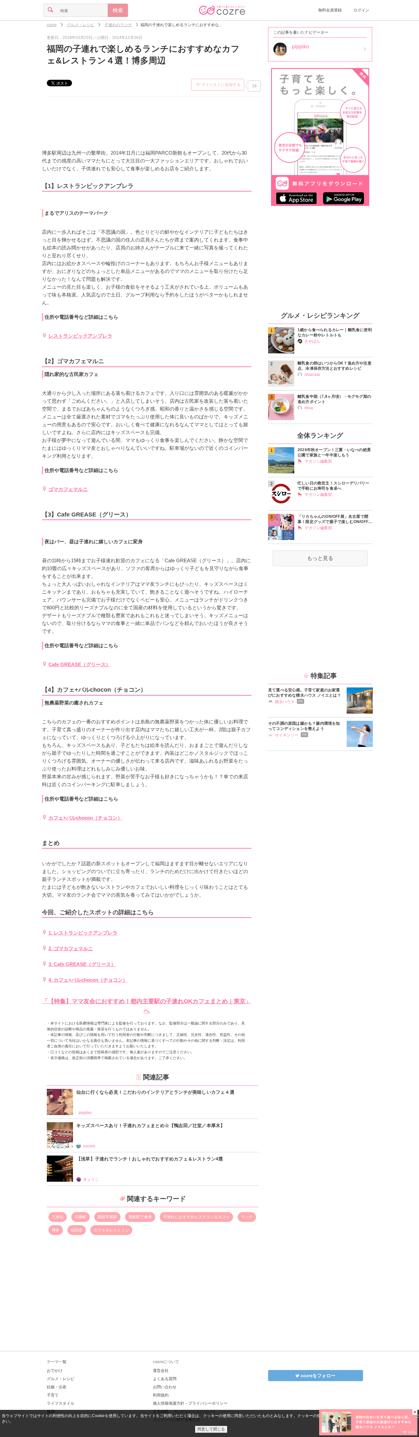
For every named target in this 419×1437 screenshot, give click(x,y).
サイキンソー (287, 735)
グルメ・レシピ (60, 1379)
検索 (118, 10)
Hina (308, 408)
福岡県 (76, 1230)
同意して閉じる (211, 1429)
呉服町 (80, 1217)
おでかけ (55, 1370)
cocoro (89, 1146)
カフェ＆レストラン (111, 1230)
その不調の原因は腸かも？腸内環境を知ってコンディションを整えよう (304, 726)
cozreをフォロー (317, 1375)
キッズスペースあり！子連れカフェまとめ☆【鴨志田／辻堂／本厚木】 (150, 1125)
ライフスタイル (60, 1403)
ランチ (247, 1217)
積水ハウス (285, 702)
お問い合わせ (164, 1387)
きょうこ (91, 1179)
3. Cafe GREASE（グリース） (82, 964)
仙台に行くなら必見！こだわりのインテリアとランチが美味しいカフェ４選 (155, 1092)
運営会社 (161, 1370)
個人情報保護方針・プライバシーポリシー (190, 1403)
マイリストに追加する (221, 84)
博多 (56, 1230)
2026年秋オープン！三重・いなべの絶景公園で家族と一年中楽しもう (334, 452)
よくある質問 (164, 1379)
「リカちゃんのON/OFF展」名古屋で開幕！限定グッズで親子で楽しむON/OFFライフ (335, 519)
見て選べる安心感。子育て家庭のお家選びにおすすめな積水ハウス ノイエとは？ (304, 693)
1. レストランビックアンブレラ (83, 933)
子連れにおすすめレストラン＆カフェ (196, 1217)
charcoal (312, 374)
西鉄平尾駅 (107, 1217)
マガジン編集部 (318, 461)
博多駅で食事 (140, 1217)
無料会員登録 (330, 10)
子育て (53, 1395)
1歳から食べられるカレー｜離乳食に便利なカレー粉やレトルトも (335, 332)
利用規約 (161, 1395)
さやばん (312, 341)
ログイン (361, 10)
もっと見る (320, 558)
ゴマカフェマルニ (68, 489)
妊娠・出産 (56, 1387)
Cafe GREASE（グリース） (79, 664)
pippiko (85, 1112)
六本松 (58, 1217)
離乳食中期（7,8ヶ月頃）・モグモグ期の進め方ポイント (334, 399)
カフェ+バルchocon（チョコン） (85, 817)
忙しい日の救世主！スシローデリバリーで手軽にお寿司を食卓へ (334, 486)
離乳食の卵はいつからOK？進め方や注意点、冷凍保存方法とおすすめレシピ (335, 366)
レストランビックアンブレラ (80, 336)
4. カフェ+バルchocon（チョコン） (88, 980)
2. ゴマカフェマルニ (70, 948)
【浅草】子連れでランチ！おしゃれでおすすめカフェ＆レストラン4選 (149, 1158)
